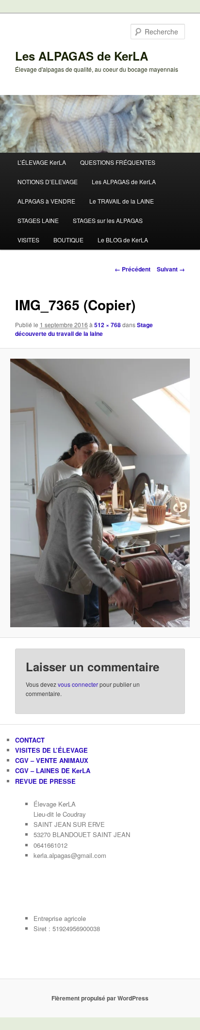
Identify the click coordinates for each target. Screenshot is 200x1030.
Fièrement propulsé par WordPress (100, 998)
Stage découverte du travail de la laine (84, 329)
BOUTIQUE (68, 240)
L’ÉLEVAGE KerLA (41, 162)
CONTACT (30, 740)
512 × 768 (107, 324)
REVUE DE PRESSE (45, 781)
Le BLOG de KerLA (123, 240)
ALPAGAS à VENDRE (46, 201)
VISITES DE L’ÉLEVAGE (51, 750)
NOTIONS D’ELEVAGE (47, 181)
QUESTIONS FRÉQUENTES (117, 162)
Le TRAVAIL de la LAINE (121, 201)
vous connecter (78, 684)
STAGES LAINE (38, 220)
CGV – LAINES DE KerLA (52, 770)
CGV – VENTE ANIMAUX (51, 760)
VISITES (28, 240)
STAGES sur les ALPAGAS (108, 220)
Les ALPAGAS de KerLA (81, 56)
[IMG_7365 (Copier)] (99, 493)
